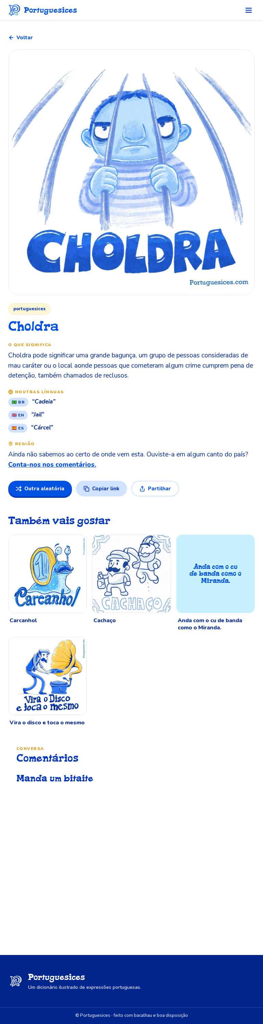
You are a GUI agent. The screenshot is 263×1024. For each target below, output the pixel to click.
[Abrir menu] (248, 10)
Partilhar (159, 488)
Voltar (24, 37)
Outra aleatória (44, 488)
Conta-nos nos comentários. (52, 464)
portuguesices (29, 309)
